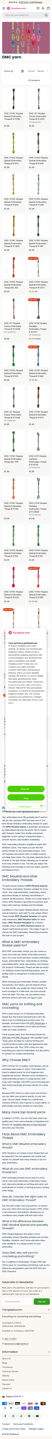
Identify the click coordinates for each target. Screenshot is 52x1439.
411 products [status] (34, 80)
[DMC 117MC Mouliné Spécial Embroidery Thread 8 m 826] (38, 355)
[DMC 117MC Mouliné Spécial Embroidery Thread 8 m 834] (13, 184)
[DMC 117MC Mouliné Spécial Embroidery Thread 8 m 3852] (13, 225)
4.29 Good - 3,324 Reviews (30, 2)
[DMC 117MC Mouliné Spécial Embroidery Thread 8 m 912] (13, 535)
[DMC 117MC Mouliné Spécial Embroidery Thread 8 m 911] (38, 535)
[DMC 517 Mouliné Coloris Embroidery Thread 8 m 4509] (13, 308)
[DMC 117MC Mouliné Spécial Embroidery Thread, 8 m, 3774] (38, 618)
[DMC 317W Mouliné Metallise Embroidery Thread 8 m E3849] (38, 488)
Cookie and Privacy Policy (13, 1429)
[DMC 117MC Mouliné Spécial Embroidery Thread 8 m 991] (38, 225)
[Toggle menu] (3, 8)
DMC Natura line (37, 1023)
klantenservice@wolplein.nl (16, 1344)
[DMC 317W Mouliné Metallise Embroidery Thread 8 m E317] (38, 308)
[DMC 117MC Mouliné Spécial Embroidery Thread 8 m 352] (13, 488)
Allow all (25, 789)
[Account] (43, 8)
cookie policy (35, 685)
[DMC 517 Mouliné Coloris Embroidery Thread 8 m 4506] (13, 397)
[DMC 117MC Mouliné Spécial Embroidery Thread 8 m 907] (13, 143)
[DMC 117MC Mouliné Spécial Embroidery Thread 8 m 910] (13, 355)
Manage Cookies (36, 1429)
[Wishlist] (38, 8)
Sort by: (36, 71)
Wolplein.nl (14, 1434)
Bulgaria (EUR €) (13, 1396)
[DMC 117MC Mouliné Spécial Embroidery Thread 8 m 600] (13, 577)
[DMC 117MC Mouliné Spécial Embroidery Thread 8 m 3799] (13, 98)
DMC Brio (6, 1038)
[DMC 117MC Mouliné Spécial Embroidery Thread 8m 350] (13, 267)
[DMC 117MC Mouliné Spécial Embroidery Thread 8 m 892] (38, 577)
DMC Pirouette (22, 1038)
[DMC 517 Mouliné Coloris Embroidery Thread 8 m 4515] (38, 98)
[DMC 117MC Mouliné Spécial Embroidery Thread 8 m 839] (38, 143)
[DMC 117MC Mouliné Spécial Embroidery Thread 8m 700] (13, 441)
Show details (25, 807)
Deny (26, 798)
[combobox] (26, 15)
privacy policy (20, 685)
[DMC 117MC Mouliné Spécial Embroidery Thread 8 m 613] (13, 618)
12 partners (32, 676)
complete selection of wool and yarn (29, 1124)
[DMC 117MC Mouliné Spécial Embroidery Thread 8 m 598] (38, 184)
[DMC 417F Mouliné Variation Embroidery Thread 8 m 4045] (38, 441)
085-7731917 (10, 1339)
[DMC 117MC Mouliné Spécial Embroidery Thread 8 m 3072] (38, 267)
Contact (6, 1424)
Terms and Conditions (23, 1424)
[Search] (46, 15)
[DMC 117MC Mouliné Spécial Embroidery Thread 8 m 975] (38, 397)
